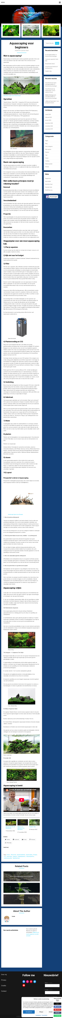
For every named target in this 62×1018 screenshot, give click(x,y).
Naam (48, 982)
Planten (47, 152)
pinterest (58, 1009)
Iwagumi (15, 856)
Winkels (47, 166)
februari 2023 (48, 117)
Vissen (46, 158)
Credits (3, 986)
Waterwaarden (48, 163)
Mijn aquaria (48, 149)
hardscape (9, 856)
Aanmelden (48, 181)
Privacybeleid (44, 1015)
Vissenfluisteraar (49, 82)
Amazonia (13, 854)
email (58, 1012)
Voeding (47, 161)
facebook (58, 1006)
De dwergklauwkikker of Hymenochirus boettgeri (51, 84)
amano (8, 854)
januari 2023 (48, 120)
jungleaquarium (21, 856)
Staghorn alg (32, 826)
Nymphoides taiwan (50, 63)
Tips (46, 155)
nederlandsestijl (8, 858)
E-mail (49, 989)
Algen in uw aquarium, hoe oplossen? (20, 828)
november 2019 (49, 129)
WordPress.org (48, 190)
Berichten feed (48, 184)
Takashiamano (16, 858)
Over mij (4, 974)
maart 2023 (48, 114)
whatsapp (58, 1015)
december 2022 (49, 123)
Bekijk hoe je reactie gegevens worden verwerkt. (32, 934)
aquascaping (29, 854)
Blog (46, 143)
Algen (46, 140)
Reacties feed (48, 187)
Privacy (3, 980)
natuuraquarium (30, 856)
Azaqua (35, 854)
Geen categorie (49, 146)
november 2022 (49, 126)
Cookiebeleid (38, 1015)
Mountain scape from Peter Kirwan (12, 95)
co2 (5, 856)
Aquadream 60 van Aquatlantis (10, 827)
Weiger (41, 1012)
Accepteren (29, 1012)
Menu (3, 2)
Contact (4, 991)
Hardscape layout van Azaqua (15, 514)
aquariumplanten (21, 854)
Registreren (48, 178)
